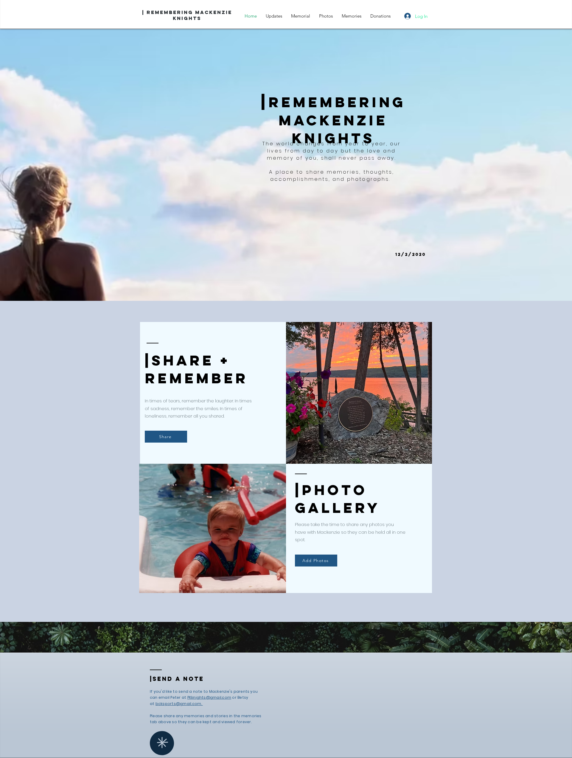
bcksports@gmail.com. (179, 703)
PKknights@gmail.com (209, 697)
